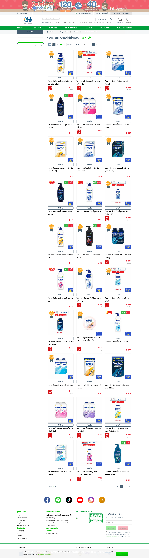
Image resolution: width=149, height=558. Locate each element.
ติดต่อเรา (49, 531)
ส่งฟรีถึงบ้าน (36, 28)
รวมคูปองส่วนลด (71, 28)
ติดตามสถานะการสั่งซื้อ (102, 13)
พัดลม (85, 23)
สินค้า (28, 32)
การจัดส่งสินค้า (21, 520)
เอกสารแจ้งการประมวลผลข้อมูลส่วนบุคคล (57, 520)
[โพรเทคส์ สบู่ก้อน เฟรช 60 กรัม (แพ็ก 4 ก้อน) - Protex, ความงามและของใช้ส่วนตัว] (60, 453)
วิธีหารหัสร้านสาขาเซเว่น (23, 526)
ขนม (74, 23)
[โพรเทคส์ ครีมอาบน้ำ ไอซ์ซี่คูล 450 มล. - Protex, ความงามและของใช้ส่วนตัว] (89, 192)
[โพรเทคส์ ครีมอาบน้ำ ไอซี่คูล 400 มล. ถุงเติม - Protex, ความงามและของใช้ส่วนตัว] (118, 106)
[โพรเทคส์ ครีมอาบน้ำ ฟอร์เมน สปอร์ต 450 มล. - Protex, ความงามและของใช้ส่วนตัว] (60, 192)
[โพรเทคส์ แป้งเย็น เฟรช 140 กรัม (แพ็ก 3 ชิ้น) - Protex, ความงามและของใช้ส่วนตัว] (118, 279)
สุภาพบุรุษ (110, 528)
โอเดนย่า (57, 23)
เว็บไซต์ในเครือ (21, 528)
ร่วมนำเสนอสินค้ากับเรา (52, 528)
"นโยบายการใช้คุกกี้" (44, 555)
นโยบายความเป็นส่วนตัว (112, 537)
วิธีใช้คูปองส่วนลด (21, 523)
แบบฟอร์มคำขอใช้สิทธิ (52, 533)
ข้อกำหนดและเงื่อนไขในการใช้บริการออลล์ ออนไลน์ (59, 515)
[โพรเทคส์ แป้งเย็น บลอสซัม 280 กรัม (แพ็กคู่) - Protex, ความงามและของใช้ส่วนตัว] (89, 106)
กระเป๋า (90, 23)
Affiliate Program (22, 539)
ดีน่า (103, 23)
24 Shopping (20, 531)
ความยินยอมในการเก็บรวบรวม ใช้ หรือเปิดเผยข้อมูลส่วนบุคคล (58, 524)
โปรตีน (99, 23)
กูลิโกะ (51, 23)
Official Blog (20, 536)
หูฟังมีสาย (63, 23)
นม (77, 23)
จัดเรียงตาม (69, 44)
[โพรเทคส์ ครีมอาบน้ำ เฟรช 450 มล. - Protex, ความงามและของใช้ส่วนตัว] (118, 323)
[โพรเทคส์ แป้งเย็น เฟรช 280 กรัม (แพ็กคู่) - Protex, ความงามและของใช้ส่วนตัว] (60, 366)
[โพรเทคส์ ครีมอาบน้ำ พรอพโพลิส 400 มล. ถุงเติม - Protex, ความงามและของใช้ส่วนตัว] (89, 366)
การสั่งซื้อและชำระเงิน (22, 518)
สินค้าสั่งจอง (104, 28)
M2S (18, 533)
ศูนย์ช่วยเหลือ (21, 512)
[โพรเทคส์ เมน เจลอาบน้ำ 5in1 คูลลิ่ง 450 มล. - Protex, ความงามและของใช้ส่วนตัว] (89, 236)
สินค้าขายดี (21, 28)
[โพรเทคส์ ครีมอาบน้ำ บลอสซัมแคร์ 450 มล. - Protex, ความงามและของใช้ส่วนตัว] (60, 279)
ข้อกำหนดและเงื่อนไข (53, 512)
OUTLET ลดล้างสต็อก (124, 28)
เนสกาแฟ (108, 23)
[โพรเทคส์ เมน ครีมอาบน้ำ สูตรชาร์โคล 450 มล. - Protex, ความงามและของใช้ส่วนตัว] (60, 106)
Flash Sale (89, 28)
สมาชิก (18, 515)
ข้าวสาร (70, 23)
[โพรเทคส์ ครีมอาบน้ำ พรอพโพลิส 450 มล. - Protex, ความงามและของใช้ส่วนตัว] (60, 236)
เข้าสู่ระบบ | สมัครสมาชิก (122, 13)
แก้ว (95, 23)
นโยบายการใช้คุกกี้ (51, 518)
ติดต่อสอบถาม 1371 (24, 13)
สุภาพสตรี (123, 528)
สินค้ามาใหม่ (53, 28)
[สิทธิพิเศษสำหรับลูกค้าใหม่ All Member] (74, 6)
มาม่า (81, 23)
